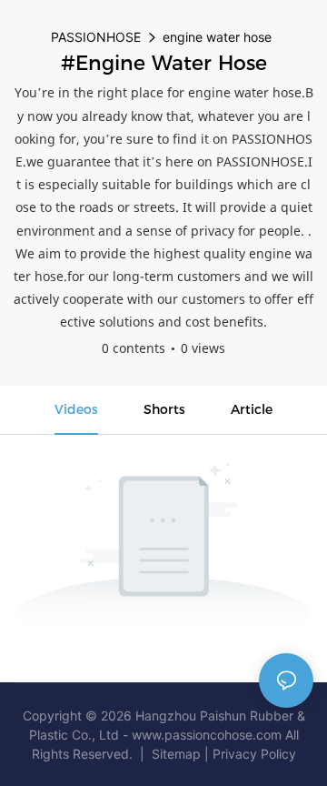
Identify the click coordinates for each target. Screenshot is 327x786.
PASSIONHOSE (96, 37)
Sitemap (176, 753)
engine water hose (217, 37)
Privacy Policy (254, 753)
